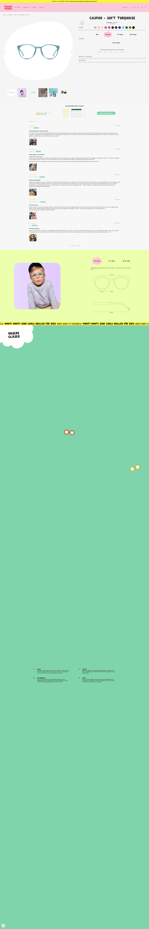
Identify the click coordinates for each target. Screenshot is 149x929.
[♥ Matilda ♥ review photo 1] (33, 167)
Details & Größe (85, 56)
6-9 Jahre (120, 34)
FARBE (81, 27)
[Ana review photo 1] (33, 237)
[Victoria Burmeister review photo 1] (33, 192)
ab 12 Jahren (116, 43)
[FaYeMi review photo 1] (33, 141)
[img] (32, 125)
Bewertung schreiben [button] (106, 113)
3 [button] (75, 245)
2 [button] (72, 245)
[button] (66, 109)
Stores (34, 7)
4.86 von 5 (47, 112)
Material (82, 60)
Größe (81, 38)
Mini (97, 34)
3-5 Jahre (108, 34)
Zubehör (26, 7)
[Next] (71, 51)
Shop (4, 14)
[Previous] (5, 51)
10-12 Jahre (133, 34)
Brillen (17, 7)
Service (41, 7)
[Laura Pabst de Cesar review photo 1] (33, 215)
